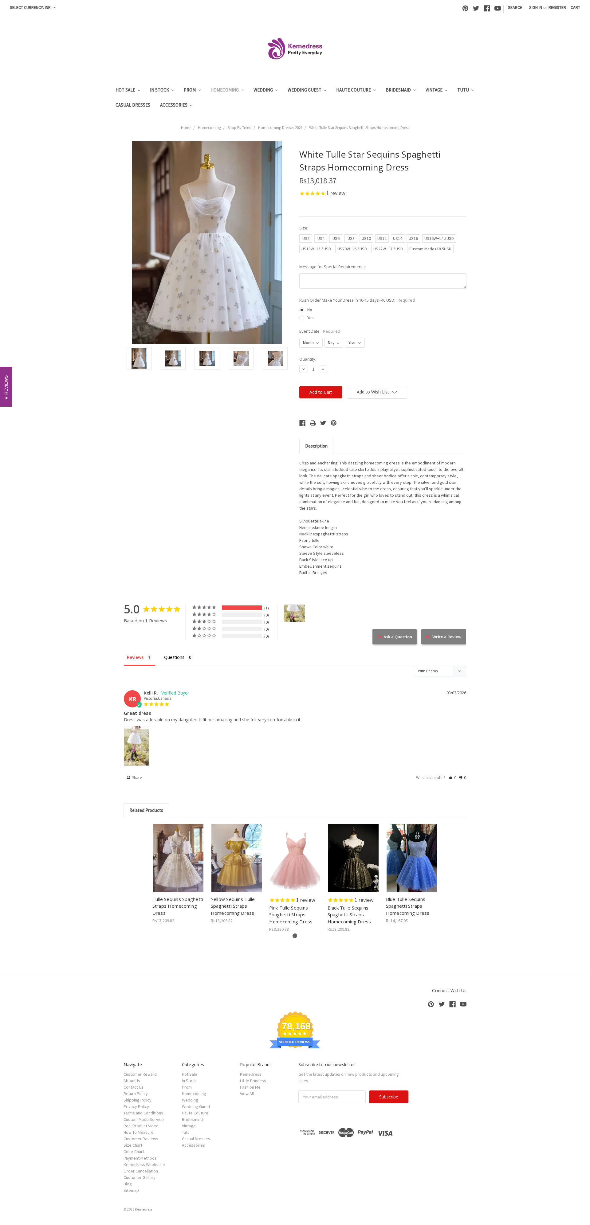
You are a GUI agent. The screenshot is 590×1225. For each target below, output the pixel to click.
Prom (190, 90)
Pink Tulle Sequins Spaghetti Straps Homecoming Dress (291, 915)
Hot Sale (126, 90)
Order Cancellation (141, 1171)
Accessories (174, 105)
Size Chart (133, 1145)
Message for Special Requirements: (332, 266)
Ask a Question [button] (398, 637)
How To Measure (139, 1132)
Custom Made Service (144, 1119)
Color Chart (134, 1151)
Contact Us (134, 1087)
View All (247, 1093)
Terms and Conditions (143, 1113)
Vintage (434, 90)
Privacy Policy (136, 1106)
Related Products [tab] (146, 810)
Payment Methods (140, 1158)
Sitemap (131, 1190)
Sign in (535, 7)
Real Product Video (141, 1126)
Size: (303, 228)
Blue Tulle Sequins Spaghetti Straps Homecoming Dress (408, 906)
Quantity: (307, 359)
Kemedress (251, 1074)
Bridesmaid (399, 90)
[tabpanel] (178, 874)
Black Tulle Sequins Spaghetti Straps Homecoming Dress (349, 915)
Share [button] (136, 777)
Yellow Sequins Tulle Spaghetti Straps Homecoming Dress (233, 906)
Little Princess (253, 1080)
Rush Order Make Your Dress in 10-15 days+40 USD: (357, 300)
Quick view (178, 852)
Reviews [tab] (135, 657)
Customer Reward (140, 1074)
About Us (132, 1080)
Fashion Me (250, 1087)
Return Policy (136, 1093)
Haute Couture (354, 90)
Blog (128, 1184)
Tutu (463, 90)
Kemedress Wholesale (144, 1164)
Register (557, 7)
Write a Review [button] (447, 637)
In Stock (160, 90)
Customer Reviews (141, 1138)
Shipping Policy (137, 1100)
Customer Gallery (139, 1177)
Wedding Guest (305, 90)
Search (515, 7)
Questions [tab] (174, 657)
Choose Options (178, 863)
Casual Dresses (133, 105)
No (309, 309)
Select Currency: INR (31, 7)
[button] (452, 777)
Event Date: (319, 331)
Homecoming (225, 90)
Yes (310, 317)
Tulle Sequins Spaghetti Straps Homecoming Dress (177, 906)
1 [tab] (295, 935)
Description (316, 446)
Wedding (264, 90)
